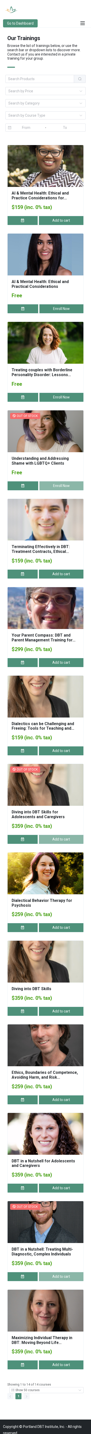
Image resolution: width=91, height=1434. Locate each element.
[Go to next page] (27, 1396)
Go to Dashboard (20, 23)
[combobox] (43, 91)
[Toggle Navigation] (82, 23)
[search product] (80, 79)
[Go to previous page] (10, 1396)
